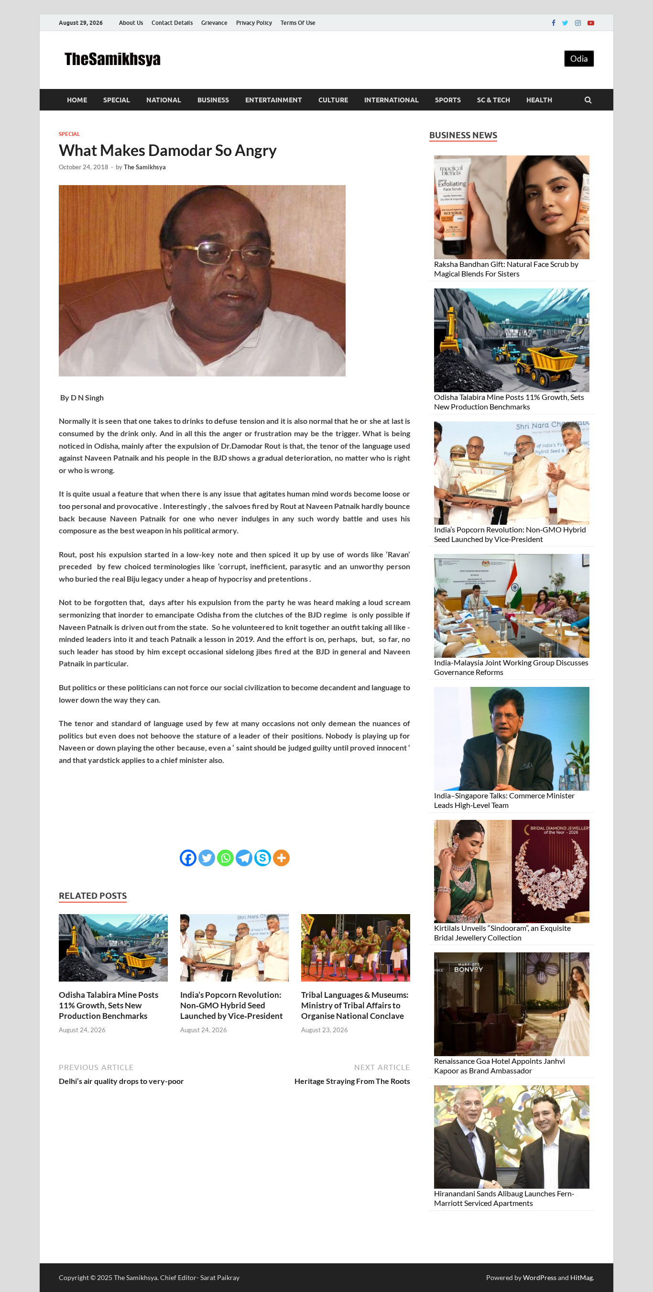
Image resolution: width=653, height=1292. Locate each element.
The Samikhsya (145, 167)
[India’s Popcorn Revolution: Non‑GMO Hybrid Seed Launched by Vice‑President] (234, 983)
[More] (281, 858)
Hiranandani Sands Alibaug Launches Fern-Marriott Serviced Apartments (504, 1198)
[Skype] (262, 858)
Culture (333, 100)
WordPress (539, 1277)
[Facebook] (553, 23)
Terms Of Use (298, 22)
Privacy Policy (254, 22)
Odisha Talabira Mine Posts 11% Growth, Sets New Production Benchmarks (108, 1005)
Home (77, 100)
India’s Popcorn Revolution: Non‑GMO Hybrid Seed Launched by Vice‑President (231, 1005)
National (163, 100)
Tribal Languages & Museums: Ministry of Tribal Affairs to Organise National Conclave (355, 1005)
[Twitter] (565, 23)
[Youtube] (591, 23)
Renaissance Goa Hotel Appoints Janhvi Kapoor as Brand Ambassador (499, 1065)
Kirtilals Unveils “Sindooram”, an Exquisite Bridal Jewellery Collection (502, 932)
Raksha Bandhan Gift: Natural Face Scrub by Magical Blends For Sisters (506, 268)
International (391, 100)
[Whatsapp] (225, 858)
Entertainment (273, 100)
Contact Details (172, 22)
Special (116, 100)
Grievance (214, 22)
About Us (131, 22)
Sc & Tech (493, 100)
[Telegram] (244, 858)
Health (539, 100)
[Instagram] (578, 23)
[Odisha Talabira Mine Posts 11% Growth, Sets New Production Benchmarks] (113, 983)
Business (213, 100)
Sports (448, 100)
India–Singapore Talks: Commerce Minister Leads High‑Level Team (504, 800)
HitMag (581, 1277)
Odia (579, 59)
